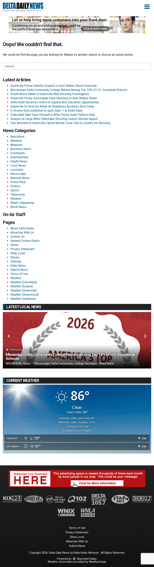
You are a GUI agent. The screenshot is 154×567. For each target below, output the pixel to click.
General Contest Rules (25, 241)
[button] (147, 7)
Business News (20, 149)
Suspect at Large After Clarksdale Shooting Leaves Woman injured (53, 119)
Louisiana (16, 169)
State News (18, 265)
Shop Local (17, 253)
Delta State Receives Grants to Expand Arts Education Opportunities (54, 102)
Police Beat (18, 182)
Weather (15, 198)
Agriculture (17, 136)
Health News (18, 161)
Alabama (16, 140)
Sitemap (15, 261)
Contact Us (17, 236)
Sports (14, 190)
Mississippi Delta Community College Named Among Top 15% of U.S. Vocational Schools (68, 90)
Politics (15, 186)
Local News (18, 165)
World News (18, 207)
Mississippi (18, 174)
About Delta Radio (22, 228)
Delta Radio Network (86, 552)
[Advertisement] (77, 24)
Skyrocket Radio (86, 558)
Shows (14, 257)
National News (19, 178)
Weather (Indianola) (23, 299)
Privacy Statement (22, 249)
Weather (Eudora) (21, 286)
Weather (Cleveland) (23, 282)
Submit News (19, 270)
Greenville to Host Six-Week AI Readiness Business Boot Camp (52, 106)
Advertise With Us (22, 232)
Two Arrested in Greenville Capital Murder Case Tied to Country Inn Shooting (60, 123)
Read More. (106, 363)
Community (17, 153)
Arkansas (16, 145)
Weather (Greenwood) (24, 294)
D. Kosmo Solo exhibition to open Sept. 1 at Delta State (46, 110)
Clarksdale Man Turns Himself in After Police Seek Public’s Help (52, 114)
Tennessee (17, 194)
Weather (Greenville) (23, 290)
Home (14, 245)
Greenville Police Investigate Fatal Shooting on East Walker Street (53, 98)
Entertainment (19, 157)
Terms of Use (19, 274)
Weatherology (97, 561)
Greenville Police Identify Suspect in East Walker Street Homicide (53, 86)
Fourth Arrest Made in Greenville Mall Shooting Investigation (49, 94)
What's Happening (22, 203)
